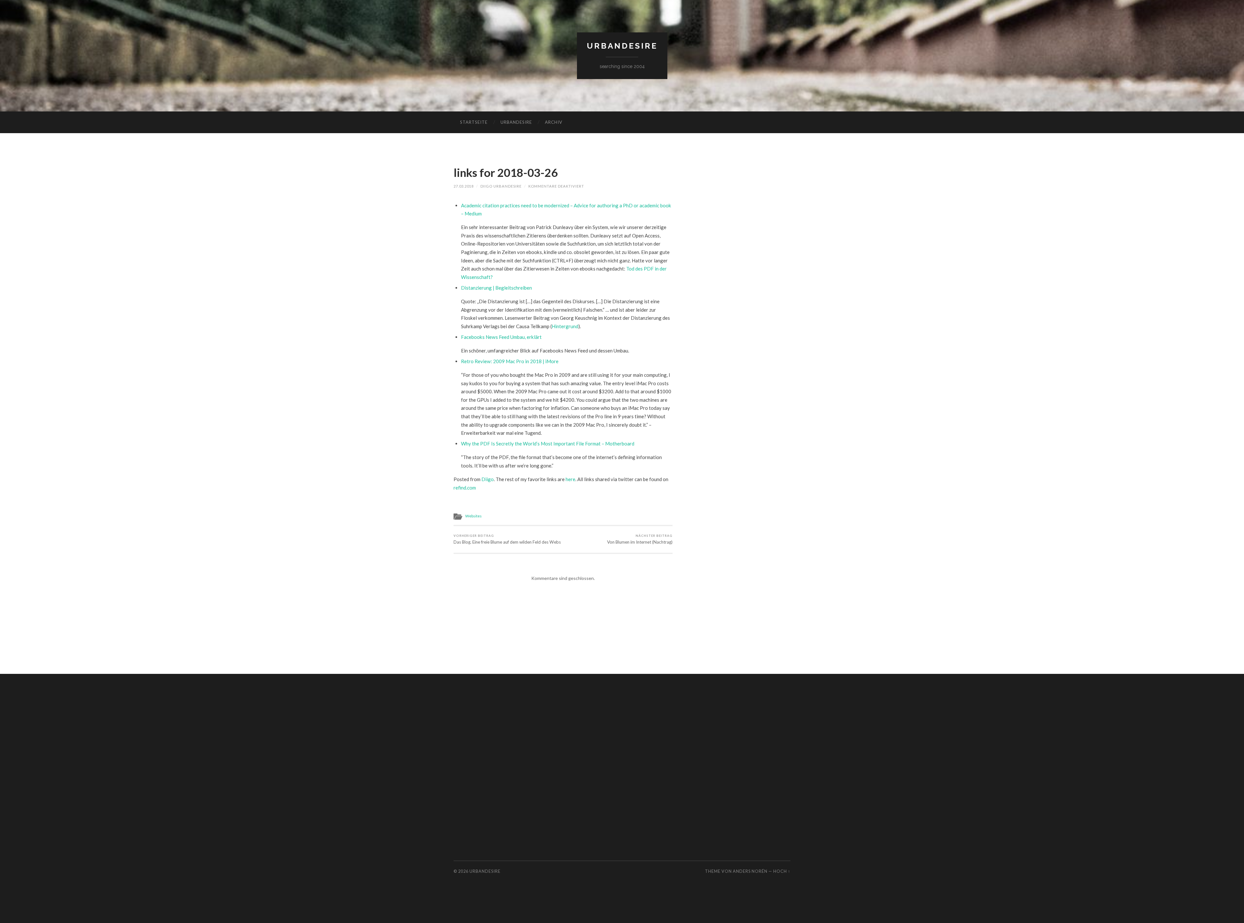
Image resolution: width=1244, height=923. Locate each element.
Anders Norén (750, 871)
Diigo (487, 479)
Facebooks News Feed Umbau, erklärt (501, 337)
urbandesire (622, 46)
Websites (473, 515)
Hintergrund (565, 326)
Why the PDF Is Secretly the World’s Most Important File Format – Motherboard (547, 443)
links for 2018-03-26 (506, 172)
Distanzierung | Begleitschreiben (496, 288)
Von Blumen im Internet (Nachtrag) (640, 539)
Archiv (553, 122)
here (570, 479)
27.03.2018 (464, 186)
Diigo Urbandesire (501, 186)
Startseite (474, 122)
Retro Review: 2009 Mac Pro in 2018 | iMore (510, 361)
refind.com (465, 487)
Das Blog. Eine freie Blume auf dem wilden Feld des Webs (507, 539)
